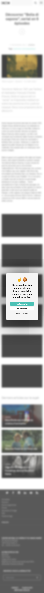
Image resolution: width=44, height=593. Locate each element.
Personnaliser (22, 313)
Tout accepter (22, 304)
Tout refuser (22, 309)
